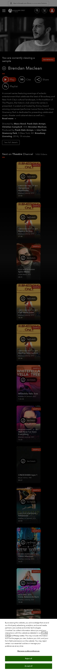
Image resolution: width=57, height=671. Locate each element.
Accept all (28, 666)
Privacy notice (19, 636)
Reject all (28, 658)
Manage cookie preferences (28, 651)
